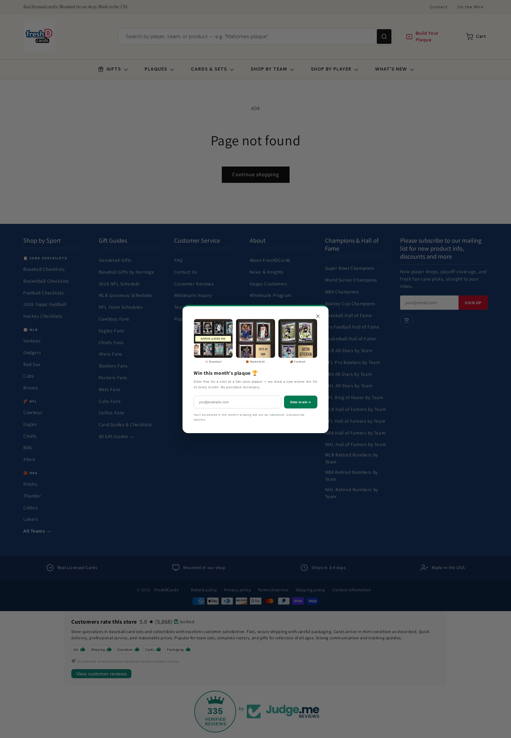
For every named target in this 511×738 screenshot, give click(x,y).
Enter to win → (300, 402)
